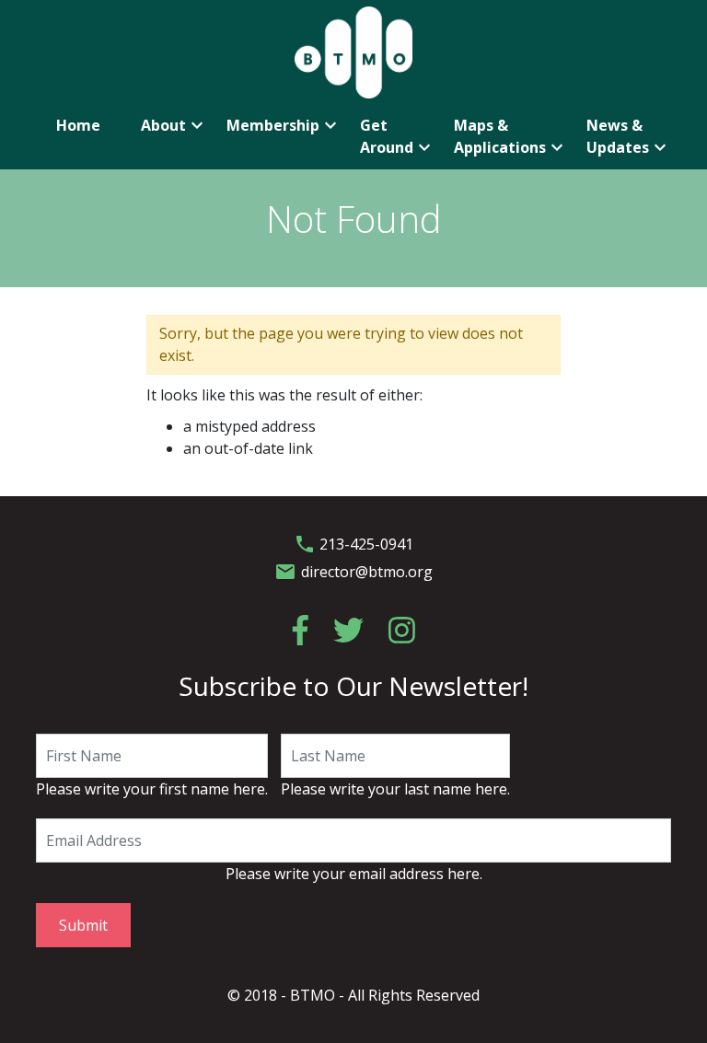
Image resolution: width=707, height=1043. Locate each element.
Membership (283, 125)
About (173, 125)
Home (78, 125)
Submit (83, 925)
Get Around (397, 136)
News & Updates (628, 136)
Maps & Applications (510, 136)
